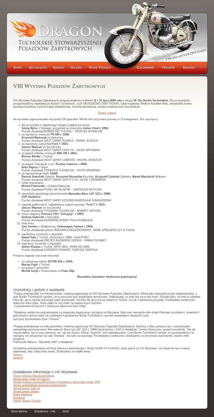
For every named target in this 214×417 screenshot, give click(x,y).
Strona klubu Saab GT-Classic (31, 378)
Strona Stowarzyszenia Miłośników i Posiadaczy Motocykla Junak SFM (56, 382)
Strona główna (19, 411)
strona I (17, 354)
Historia (168, 67)
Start (17, 67)
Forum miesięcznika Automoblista (33, 375)
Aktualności (38, 67)
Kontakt (189, 67)
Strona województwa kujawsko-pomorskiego (39, 385)
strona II (18, 357)
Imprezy (59, 67)
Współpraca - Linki (44, 411)
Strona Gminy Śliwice (26, 391)
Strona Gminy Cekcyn (26, 388)
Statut (65, 411)
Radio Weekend (22, 394)
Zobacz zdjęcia (107, 113)
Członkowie (145, 67)
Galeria (76, 67)
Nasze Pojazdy (100, 67)
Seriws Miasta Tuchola (27, 400)
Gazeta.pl (19, 397)
